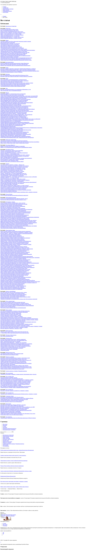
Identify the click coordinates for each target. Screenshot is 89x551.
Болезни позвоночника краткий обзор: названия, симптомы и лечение (15, 325)
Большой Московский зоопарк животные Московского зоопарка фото (14, 122)
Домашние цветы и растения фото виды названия (10, 412)
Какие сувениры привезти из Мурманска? (9, 157)
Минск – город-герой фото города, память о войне (10, 33)
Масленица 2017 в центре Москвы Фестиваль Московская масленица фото (15, 410)
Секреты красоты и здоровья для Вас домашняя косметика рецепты (14, 387)
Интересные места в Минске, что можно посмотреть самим (12, 32)
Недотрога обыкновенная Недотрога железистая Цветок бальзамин (14, 260)
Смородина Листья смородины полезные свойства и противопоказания (15, 212)
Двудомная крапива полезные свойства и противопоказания (12, 278)
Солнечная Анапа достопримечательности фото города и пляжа (13, 49)
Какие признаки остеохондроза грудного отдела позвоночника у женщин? (15, 317)
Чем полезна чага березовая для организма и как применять (12, 208)
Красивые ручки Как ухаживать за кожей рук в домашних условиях (14, 390)
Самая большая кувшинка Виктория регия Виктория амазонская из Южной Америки (18, 417)
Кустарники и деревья (10, 201)
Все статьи (5, 424)
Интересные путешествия (11, 26)
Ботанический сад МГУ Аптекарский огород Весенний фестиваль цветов (15, 129)
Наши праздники (9, 330)
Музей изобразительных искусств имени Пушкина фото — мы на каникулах (16, 114)
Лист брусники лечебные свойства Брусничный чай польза (12, 302)
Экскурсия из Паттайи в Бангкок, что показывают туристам (12, 168)
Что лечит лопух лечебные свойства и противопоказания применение (14, 279)
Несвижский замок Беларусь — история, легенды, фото (11, 37)
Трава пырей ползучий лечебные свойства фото (10, 234)
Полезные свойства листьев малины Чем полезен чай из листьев (13, 204)
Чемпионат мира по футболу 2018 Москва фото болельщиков (13, 103)
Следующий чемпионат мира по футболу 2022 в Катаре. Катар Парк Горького (16, 102)
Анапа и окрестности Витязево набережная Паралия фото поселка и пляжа (16, 60)
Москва (7, 92)
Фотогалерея (5, 12)
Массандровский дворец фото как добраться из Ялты (11, 81)
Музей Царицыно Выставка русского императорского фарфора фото (14, 132)
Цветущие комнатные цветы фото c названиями (10, 411)
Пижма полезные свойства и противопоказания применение (13, 288)
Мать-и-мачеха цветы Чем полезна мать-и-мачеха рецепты (12, 283)
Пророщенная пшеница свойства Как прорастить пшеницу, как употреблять (16, 343)
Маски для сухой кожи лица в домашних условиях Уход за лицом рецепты (15, 380)
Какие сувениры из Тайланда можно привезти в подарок (12, 171)
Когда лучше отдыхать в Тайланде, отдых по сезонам (11, 172)
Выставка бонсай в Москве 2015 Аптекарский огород (11, 125)
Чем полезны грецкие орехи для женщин (8, 349)
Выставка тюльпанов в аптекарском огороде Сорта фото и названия (14, 408)
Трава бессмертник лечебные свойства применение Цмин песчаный (14, 270)
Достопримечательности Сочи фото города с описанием (12, 48)
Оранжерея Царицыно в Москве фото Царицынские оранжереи (13, 133)
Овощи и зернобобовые (10, 291)
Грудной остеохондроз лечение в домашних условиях (11, 316)
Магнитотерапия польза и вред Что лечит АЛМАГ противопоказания (14, 344)
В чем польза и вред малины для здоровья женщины (11, 205)
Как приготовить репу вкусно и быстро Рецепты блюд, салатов (13, 292)
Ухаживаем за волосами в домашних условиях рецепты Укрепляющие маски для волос (18, 374)
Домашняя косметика (7, 11)
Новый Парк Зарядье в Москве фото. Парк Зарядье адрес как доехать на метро (16, 111)
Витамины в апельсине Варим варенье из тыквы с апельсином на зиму (15, 357)
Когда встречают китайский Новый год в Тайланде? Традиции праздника (15, 189)
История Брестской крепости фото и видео (9, 29)
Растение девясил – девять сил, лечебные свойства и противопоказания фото (16, 233)
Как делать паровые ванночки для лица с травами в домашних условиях (15, 381)
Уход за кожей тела (9, 392)
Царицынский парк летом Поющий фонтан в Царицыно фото (13, 116)
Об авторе (5, 427)
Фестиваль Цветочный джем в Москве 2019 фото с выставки (13, 404)
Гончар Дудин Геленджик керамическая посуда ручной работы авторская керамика (17, 50)
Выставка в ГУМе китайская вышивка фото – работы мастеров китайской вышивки (17, 69)
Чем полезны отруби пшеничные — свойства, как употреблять (13, 342)
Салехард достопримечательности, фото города (10, 151)
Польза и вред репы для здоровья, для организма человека (12, 293)
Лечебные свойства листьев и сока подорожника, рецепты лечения (14, 243)
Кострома (8, 74)
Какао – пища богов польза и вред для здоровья (10, 341)
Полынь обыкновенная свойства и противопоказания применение (14, 253)
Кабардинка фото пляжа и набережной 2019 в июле (11, 46)
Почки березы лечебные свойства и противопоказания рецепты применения (16, 209)
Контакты (5, 425)
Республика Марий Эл (10, 145)
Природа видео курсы (10, 352)
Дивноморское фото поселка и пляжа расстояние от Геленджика (13, 51)
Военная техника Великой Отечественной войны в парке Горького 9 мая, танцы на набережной (20, 118)
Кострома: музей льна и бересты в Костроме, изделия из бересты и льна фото (16, 76)
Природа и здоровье (10, 356)
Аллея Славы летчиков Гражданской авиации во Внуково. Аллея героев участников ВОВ (19, 96)
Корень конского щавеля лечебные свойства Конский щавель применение (15, 272)
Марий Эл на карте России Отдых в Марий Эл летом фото (12, 146)
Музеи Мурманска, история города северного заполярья (12, 159)
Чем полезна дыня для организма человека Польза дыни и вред (13, 359)
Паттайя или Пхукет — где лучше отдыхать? (9, 177)
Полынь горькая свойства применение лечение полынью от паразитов (15, 252)
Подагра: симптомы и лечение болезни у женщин (10, 315)
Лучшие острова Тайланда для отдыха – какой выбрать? (12, 181)
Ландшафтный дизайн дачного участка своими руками (11, 353)
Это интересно (9, 416)
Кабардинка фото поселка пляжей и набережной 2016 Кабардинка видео (15, 58)
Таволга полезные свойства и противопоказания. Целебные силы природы (16, 266)
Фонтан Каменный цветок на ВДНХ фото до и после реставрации (14, 100)
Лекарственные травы (10, 230)
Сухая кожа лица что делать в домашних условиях (10, 385)
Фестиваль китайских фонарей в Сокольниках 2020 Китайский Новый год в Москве (18, 68)
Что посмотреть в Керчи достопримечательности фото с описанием (14, 80)
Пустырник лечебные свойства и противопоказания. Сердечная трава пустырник (17, 265)
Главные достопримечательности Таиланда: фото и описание (13, 188)
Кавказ (7, 40)
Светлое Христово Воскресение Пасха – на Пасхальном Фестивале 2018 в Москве (17, 109)
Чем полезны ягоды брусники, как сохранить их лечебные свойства (14, 303)
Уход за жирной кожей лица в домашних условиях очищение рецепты (14, 384)
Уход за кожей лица (10, 376)
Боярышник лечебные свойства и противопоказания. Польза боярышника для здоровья (18, 225)
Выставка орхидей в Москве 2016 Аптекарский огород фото (13, 124)
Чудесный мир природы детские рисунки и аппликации (12, 400)
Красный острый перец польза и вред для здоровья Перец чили (13, 340)
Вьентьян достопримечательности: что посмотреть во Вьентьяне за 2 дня (15, 89)
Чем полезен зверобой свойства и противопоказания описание (13, 250)
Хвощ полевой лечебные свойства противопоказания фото (12, 240)
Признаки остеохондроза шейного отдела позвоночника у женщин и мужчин (16, 324)
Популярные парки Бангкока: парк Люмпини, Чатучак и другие (13, 174)
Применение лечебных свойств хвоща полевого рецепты (12, 238)
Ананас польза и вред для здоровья (7, 364)
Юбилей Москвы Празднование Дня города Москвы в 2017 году (13, 115)
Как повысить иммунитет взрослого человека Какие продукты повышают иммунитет (18, 321)
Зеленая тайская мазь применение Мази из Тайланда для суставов (14, 166)
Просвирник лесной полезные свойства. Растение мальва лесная (13, 268)
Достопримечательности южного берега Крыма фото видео (12, 86)
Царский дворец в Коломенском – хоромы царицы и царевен (13, 135)
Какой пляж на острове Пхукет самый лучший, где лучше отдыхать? (14, 185)
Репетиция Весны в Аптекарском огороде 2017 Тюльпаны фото (13, 409)
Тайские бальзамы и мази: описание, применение (10, 313)
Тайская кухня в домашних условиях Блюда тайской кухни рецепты (14, 165)
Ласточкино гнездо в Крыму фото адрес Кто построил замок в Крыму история (16, 82)
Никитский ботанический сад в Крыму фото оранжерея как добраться (14, 84)
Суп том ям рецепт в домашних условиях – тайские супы (12, 164)
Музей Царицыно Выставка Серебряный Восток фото (11, 130)
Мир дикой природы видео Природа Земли (9, 354)
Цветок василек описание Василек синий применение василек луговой (15, 269)
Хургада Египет (9, 194)
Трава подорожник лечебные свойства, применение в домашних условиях (15, 244)
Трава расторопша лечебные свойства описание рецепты (12, 236)
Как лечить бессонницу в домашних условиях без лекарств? (12, 320)
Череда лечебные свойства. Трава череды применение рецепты (13, 271)
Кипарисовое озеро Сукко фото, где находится (10, 43)
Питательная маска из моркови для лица (8, 377)
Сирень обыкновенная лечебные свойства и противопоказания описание (15, 211)
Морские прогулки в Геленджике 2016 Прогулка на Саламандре (13, 53)
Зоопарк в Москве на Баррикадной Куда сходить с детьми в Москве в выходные (17, 123)
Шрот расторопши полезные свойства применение (11, 235)
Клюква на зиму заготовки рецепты (7, 306)
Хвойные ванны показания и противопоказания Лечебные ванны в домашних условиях (18, 393)
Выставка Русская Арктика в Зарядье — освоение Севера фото (13, 113)
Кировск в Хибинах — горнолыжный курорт (9, 153)
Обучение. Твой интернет (11, 335)
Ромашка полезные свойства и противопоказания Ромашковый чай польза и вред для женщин (20, 257)
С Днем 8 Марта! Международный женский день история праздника (14, 332)
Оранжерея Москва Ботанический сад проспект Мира (11, 128)
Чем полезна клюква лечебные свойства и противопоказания (13, 307)
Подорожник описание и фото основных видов (10, 245)
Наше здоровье (6, 9)
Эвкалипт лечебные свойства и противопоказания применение (13, 216)
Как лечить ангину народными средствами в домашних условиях (14, 327)
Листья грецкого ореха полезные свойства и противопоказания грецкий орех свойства (18, 220)
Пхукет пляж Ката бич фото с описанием (8, 184)
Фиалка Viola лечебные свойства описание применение (12, 276)
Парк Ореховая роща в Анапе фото (7, 42)
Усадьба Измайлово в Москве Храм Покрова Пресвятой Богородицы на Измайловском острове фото (21, 127)
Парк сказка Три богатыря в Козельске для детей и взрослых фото (14, 64)
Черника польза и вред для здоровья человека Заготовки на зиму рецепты (15, 304)
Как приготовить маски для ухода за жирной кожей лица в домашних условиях (16, 379)
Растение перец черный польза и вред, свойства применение (13, 339)
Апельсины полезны (4, 350)
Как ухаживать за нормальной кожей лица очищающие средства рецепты (15, 386)
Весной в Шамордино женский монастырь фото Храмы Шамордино (14, 63)
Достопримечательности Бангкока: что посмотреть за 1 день (12, 169)
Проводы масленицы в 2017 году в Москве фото (10, 121)
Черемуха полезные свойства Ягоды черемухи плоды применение (14, 224)
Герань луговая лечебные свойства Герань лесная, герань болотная (14, 264)
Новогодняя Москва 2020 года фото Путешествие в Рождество (13, 98)
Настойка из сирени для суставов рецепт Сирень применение (13, 210)
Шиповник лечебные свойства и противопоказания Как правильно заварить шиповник (18, 222)
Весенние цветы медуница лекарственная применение (11, 284)
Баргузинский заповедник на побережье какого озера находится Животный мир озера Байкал (19, 141)
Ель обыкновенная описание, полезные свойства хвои (11, 226)
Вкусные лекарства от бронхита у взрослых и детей (11, 328)
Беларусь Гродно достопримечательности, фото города (11, 31)
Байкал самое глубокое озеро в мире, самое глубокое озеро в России (14, 142)
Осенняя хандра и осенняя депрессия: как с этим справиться (12, 347)
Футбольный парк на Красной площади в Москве (10, 104)
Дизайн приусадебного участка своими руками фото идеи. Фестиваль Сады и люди (17, 413)
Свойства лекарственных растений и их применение (11, 289)
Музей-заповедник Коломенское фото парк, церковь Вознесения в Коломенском (17, 137)
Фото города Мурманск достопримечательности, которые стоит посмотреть (16, 158)
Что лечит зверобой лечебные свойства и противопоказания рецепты (14, 249)
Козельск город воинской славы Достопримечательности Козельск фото (15, 65)
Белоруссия (8, 28)
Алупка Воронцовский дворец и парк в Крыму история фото (13, 85)
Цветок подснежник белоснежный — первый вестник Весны (13, 285)
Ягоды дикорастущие (10, 301)
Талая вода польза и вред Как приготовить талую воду (11, 348)
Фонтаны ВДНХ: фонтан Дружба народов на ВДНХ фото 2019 (13, 101)
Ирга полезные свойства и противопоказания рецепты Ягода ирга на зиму (15, 366)
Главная (4, 6)
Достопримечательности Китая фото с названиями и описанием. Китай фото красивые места (19, 70)
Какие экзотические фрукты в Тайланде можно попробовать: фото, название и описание (18, 192)
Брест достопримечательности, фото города (9, 30)
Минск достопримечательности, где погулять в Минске (11, 34)
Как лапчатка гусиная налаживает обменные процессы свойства (13, 246)
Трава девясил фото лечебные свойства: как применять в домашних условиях (16, 232)
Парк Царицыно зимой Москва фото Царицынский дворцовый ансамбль (15, 134)
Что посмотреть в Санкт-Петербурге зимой (9, 160)
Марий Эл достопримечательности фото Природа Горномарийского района (16, 147)
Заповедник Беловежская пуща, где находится (9, 35)
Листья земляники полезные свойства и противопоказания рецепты (14, 242)
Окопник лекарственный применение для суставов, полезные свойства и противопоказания (19, 262)
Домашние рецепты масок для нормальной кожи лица (11, 378)
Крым (7, 78)
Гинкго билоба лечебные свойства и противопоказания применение (14, 214)
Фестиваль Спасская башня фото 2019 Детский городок (12, 397)
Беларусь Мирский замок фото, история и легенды (10, 38)
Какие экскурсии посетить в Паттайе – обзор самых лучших (12, 178)
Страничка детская (10, 396)
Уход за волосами (9, 373)
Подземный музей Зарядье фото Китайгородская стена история (13, 112)
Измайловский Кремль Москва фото (8, 126)
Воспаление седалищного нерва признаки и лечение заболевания (14, 312)
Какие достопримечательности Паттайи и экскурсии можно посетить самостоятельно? (18, 182)
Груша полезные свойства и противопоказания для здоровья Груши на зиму (16, 367)
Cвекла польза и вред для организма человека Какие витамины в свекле (15, 296)
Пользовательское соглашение (9, 429)
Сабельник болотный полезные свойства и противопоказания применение (15, 261)
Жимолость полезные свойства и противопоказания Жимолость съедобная (15, 363)
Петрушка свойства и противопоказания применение (11, 255)
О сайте (4, 426)
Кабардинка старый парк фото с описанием (9, 56)
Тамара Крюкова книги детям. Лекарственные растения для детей (14, 399)
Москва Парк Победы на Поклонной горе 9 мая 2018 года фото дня (14, 108)
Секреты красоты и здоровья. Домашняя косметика (16, 371)
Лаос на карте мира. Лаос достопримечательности (10, 90)
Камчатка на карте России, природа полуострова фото (11, 150)
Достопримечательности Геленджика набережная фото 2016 (12, 54)
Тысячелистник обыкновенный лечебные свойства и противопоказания (15, 259)
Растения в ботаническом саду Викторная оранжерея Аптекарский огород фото (16, 120)
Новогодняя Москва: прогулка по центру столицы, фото (12, 94)
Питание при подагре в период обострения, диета (10, 314)
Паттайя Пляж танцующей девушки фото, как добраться (12, 183)
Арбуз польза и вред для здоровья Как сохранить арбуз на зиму (13, 362)
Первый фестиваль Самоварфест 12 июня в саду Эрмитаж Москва (14, 117)
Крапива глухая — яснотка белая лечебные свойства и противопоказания (15, 241)
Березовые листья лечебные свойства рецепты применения (12, 206)
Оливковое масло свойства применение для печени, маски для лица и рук (15, 360)
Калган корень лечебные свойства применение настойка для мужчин (14, 247)
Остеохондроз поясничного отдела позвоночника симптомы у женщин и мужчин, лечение (19, 319)
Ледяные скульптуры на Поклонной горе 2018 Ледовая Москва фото (14, 110)
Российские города (10, 149)
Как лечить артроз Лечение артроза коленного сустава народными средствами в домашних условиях (21, 326)
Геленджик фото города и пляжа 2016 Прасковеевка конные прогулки (14, 52)
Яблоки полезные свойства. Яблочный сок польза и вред (12, 368)
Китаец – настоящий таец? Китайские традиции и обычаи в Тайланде (14, 180)
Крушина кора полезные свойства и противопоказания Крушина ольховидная (16, 223)
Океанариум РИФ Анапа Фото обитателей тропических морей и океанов (15, 41)
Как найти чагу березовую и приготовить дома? (10, 207)
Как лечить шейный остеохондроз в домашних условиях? (12, 323)
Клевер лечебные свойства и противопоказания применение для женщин (15, 277)
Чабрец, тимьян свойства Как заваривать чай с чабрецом (12, 287)
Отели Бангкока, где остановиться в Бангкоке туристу (11, 170)
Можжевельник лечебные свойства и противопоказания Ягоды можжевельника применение (19, 217)
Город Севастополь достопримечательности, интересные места (13, 79)
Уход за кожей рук (9, 389)
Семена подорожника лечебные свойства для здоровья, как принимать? (15, 237)
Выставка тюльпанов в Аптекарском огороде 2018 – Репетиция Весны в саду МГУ (17, 407)
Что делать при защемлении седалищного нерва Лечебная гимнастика (15, 311)
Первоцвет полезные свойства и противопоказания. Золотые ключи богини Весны (17, 280)
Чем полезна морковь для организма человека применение (12, 295)
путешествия (5, 7)
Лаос (7, 88)
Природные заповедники (11, 139)
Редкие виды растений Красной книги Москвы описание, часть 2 (14, 198)
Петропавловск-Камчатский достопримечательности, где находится (14, 156)
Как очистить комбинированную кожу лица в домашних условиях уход (15, 383)
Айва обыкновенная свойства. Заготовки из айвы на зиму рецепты (14, 365)
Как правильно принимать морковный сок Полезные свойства (13, 294)
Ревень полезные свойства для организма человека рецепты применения (15, 231)
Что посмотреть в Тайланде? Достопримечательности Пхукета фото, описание (16, 186)
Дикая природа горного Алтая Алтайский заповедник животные (13, 140)
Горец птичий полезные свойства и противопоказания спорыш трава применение (17, 267)
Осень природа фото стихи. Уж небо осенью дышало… (11, 414)
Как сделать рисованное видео (6, 336)
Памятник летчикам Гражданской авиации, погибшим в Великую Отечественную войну (18, 97)
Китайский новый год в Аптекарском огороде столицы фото (13, 93)
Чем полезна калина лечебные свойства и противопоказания (13, 228)
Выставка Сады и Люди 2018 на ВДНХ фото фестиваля (11, 405)
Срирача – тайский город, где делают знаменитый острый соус (13, 173)
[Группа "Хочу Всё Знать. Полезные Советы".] (8, 514)
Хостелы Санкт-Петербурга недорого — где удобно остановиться (14, 152)
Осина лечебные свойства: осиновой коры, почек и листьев (12, 202)
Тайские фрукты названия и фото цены (8, 190)
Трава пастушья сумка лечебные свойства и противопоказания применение (16, 254)
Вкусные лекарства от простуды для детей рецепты (11, 401)
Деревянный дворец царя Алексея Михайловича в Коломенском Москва (15, 136)
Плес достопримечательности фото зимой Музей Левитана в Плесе (14, 75)
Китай (7, 67)
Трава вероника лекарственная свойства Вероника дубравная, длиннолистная (16, 248)
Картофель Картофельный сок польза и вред (9, 297)
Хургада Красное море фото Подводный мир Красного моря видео (14, 195)
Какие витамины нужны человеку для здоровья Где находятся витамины (15, 345)
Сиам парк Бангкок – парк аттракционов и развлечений (12, 175)
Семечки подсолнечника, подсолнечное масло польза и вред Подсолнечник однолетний (18, 299)
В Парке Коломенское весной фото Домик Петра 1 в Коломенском (14, 106)
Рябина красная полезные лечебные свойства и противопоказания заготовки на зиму (18, 221)
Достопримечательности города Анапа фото (9, 44)
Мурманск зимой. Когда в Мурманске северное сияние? (12, 161)
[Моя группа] (7, 515)
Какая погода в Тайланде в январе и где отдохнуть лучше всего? (13, 187)
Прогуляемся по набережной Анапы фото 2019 (10, 45)
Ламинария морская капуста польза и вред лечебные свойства (13, 258)
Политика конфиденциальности (9, 428)
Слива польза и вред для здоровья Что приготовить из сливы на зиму (14, 218)
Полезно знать (9, 338)
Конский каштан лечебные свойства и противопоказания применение (15, 219)
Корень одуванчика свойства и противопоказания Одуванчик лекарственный (16, 256)
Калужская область (10, 62)
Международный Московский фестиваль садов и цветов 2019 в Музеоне (15, 99)
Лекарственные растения (8, 8)
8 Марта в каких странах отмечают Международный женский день (14, 331)
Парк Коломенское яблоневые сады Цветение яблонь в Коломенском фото (15, 105)
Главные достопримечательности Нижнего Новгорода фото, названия (14, 154)
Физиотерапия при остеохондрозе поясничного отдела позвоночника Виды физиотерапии (19, 318)
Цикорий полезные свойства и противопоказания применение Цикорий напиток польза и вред (20, 281)
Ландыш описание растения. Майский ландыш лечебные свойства (14, 275)
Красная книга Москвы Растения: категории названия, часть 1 (13, 199)
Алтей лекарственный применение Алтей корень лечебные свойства (14, 273)
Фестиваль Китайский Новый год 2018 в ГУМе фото (11, 72)
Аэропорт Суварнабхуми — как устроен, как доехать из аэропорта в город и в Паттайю (18, 176)
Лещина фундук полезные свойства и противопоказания (12, 213)
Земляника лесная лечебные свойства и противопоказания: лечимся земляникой (17, 305)
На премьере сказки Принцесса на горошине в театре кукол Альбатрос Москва (16, 398)
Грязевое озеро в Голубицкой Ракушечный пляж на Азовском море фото (15, 55)
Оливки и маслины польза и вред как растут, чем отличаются (13, 361)
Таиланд (7, 163)
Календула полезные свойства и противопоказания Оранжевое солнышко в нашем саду (18, 282)
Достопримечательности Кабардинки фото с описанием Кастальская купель (16, 57)
